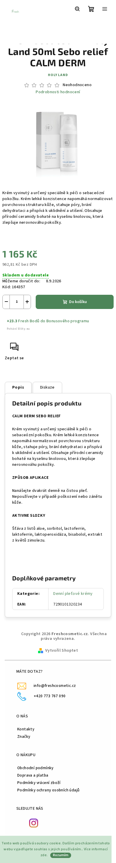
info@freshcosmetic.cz (55, 685)
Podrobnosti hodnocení (58, 92)
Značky (23, 736)
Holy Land (58, 75)
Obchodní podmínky (35, 768)
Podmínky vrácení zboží (39, 782)
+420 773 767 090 (49, 696)
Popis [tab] (18, 387)
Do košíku (78, 302)
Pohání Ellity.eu (18, 329)
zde (43, 855)
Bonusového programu (67, 321)
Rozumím (60, 855)
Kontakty (25, 729)
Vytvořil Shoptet (61, 650)
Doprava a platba (32, 775)
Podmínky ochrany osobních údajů (48, 790)
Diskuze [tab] (47, 387)
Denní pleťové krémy (73, 594)
